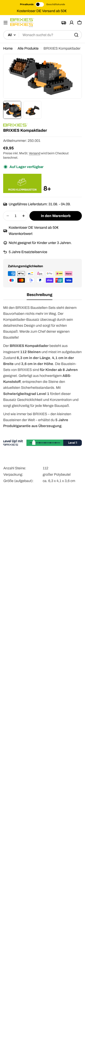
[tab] (39, 296)
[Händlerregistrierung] (63, 22)
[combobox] (42, 35)
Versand (34, 153)
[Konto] (71, 22)
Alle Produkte (28, 48)
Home (8, 48)
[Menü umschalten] (5, 22)
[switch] (40, 4)
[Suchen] (76, 35)
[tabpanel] (42, 399)
